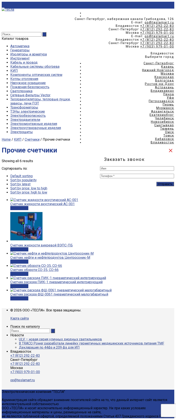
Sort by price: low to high (28, 188)
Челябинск (164, 118)
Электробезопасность (28, 116)
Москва (167, 73)
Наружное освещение (28, 83)
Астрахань (164, 87)
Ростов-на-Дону (159, 84)
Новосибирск (162, 121)
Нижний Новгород (158, 70)
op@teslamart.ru (159, 22)
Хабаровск (164, 139)
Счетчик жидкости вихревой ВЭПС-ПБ (41, 245)
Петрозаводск (161, 101)
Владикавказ (162, 90)
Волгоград (164, 80)
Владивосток (162, 142)
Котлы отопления (24, 79)
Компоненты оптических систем (36, 75)
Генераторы (20, 50)
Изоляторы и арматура (28, 54)
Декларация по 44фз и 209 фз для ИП (49, 347)
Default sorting (21, 176)
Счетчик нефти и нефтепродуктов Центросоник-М (50, 257)
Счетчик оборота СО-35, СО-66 (34, 270)
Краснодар (164, 77)
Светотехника (21, 91)
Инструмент (20, 58)
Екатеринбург (162, 115)
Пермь (168, 104)
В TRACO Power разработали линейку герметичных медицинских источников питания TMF (91, 343)
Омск (169, 132)
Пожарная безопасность (29, 87)
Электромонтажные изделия (33, 124)
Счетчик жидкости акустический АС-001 (42, 204)
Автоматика (19, 46)
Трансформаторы (24, 107)
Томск (168, 135)
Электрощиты (21, 132)
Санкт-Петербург (159, 63)
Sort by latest (20, 184)
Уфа (170, 97)
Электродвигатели (25, 120)
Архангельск (162, 111)
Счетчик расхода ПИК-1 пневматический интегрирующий (56, 282)
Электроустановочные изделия (35, 128)
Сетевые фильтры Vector (30, 95)
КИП (14, 71)
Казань (167, 66)
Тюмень (167, 128)
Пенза (168, 94)
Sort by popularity (23, 180)
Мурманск (165, 108)
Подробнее (19, 208)
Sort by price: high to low (28, 192)
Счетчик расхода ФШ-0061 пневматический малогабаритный (59, 294)
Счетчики (32, 139)
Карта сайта (19, 318)
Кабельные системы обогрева (34, 67)
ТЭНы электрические (27, 111)
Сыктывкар (164, 125)
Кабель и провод (24, 62)
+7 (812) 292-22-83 (157, 26)
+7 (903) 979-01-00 (157, 32)
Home (6, 139)
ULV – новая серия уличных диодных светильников (60, 339)
